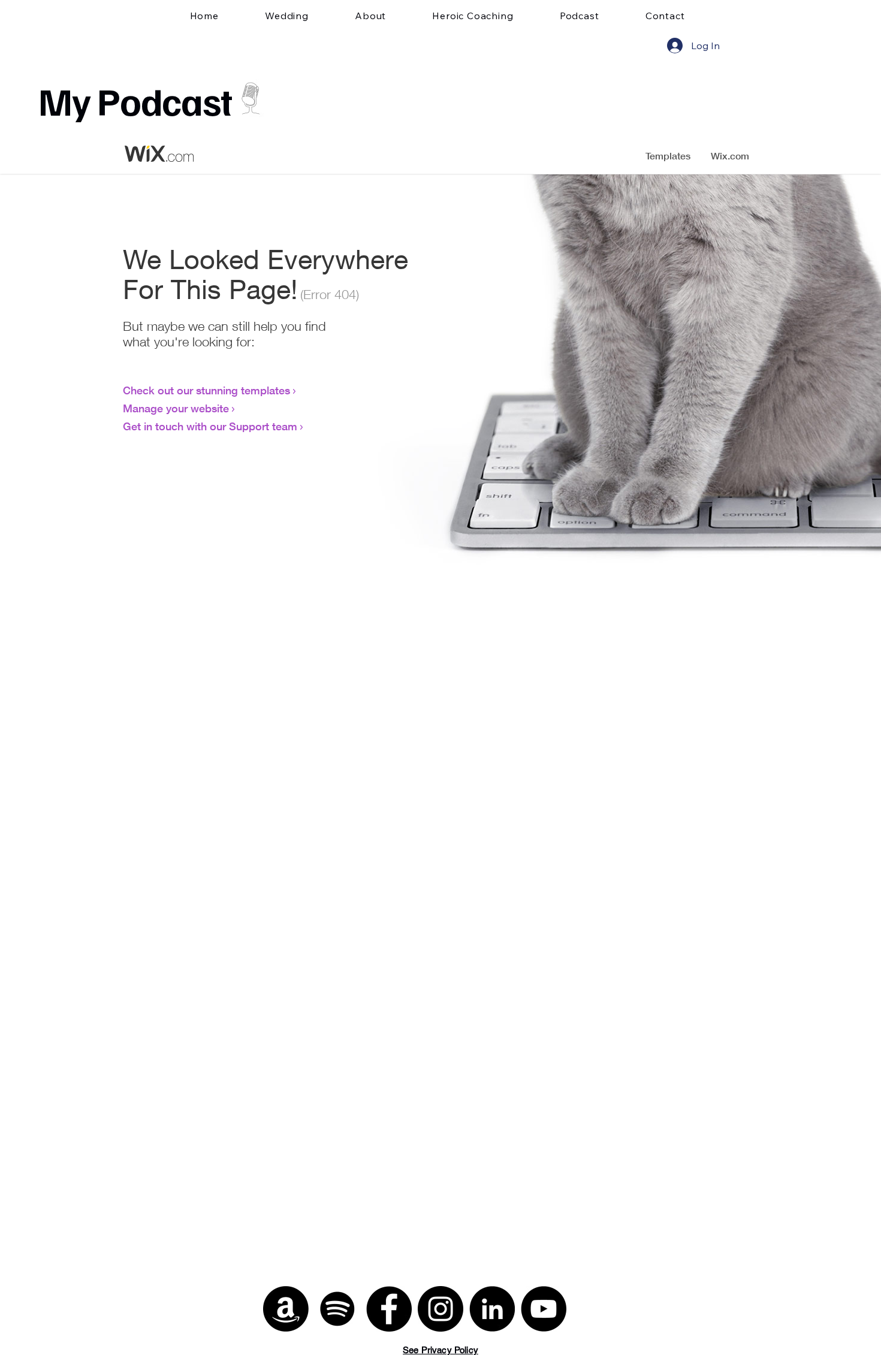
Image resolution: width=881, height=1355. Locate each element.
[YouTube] (543, 1309)
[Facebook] (389, 1309)
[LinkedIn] (492, 1309)
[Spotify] (337, 1309)
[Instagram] (440, 1309)
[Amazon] (286, 1309)
